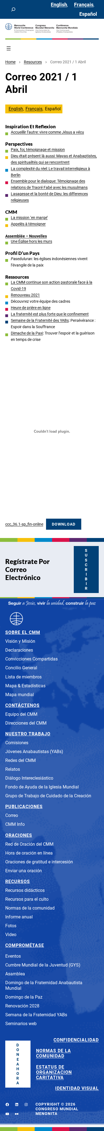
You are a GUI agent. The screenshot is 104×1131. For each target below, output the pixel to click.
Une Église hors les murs (31, 241)
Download (63, 524)
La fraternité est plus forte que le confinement (50, 314)
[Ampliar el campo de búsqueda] (13, 9)
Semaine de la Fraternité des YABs (40, 320)
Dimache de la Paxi (27, 333)
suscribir (86, 569)
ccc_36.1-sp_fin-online (24, 524)
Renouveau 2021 (25, 295)
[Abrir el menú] (8, 48)
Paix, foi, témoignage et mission (38, 149)
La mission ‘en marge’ (29, 217)
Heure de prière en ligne (30, 307)
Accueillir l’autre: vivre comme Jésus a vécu (47, 132)
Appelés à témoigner (28, 224)
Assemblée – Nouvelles (26, 236)
